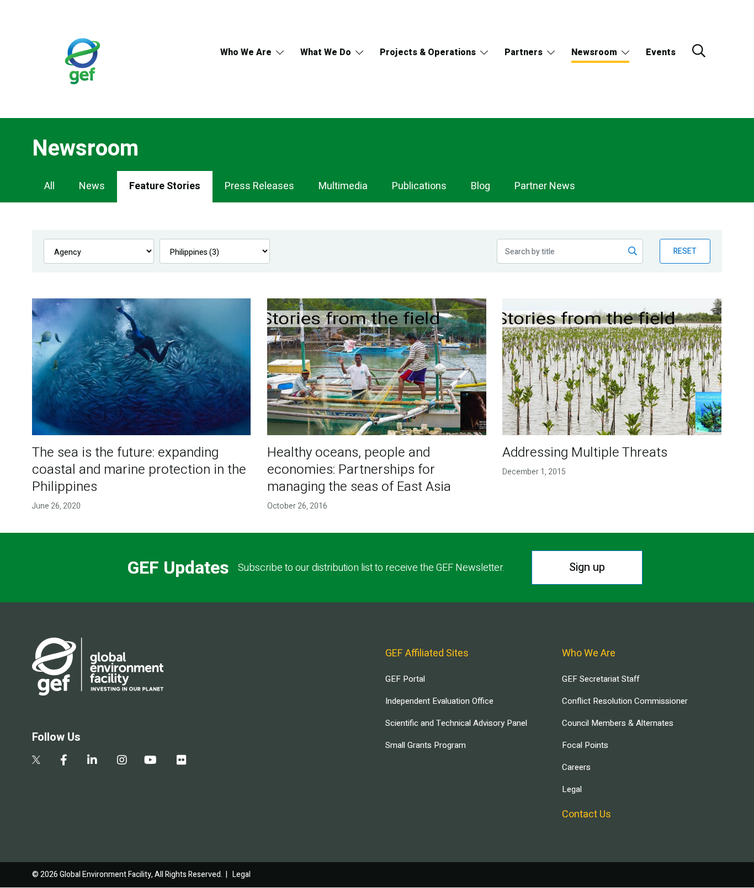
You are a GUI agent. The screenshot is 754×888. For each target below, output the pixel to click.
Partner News (544, 186)
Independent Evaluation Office (439, 701)
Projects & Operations (428, 52)
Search (698, 50)
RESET (685, 251)
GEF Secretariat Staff (600, 679)
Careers (576, 767)
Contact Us (586, 814)
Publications (419, 186)
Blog (480, 186)
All (49, 186)
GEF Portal (405, 679)
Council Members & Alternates (617, 723)
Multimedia (343, 186)
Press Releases (259, 186)
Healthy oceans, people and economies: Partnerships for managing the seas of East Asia (359, 469)
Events (661, 52)
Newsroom (594, 52)
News (92, 186)
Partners (524, 52)
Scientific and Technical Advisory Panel (456, 723)
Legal (572, 789)
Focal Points (585, 745)
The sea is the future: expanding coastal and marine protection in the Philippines (139, 469)
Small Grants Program (425, 745)
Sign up (587, 567)
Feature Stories (164, 186)
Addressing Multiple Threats (584, 452)
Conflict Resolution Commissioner (625, 701)
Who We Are (246, 52)
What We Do (325, 52)
